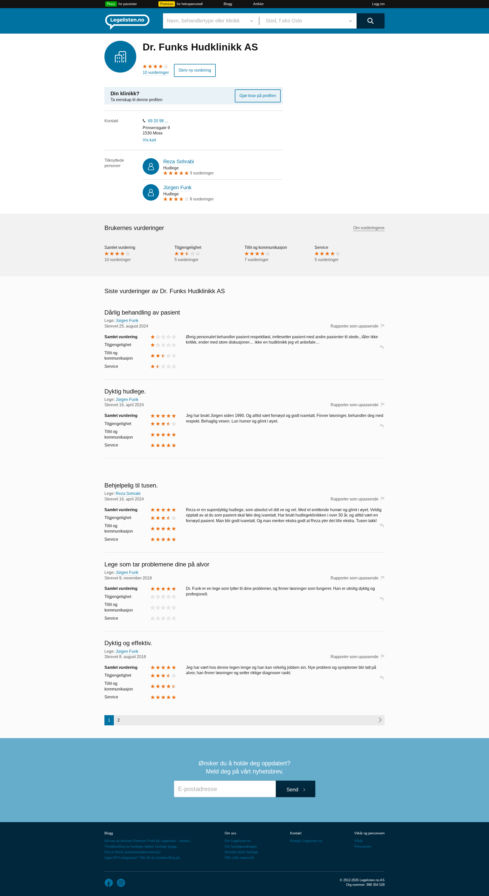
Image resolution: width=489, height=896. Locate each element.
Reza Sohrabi (178, 161)
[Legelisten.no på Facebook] (108, 882)
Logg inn (378, 4)
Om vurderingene (369, 228)
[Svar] (381, 350)
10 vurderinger (156, 72)
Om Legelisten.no (238, 841)
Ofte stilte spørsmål (239, 858)
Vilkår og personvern (369, 833)
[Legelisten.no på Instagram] (121, 882)
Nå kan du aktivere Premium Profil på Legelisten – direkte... (148, 841)
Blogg (228, 4)
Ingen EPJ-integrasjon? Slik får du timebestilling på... (143, 858)
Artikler (258, 4)
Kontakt (296, 833)
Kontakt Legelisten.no (306, 841)
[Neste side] (380, 720)
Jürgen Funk (177, 187)
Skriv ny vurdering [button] (195, 70)
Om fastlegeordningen (241, 846)
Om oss (230, 833)
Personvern (362, 846)
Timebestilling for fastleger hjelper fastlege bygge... (142, 846)
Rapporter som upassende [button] (354, 326)
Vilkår (358, 841)
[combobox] (209, 21)
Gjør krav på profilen (257, 95)
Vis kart (149, 140)
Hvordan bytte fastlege (241, 852)
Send (292, 789)
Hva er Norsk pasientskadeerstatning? (132, 852)
